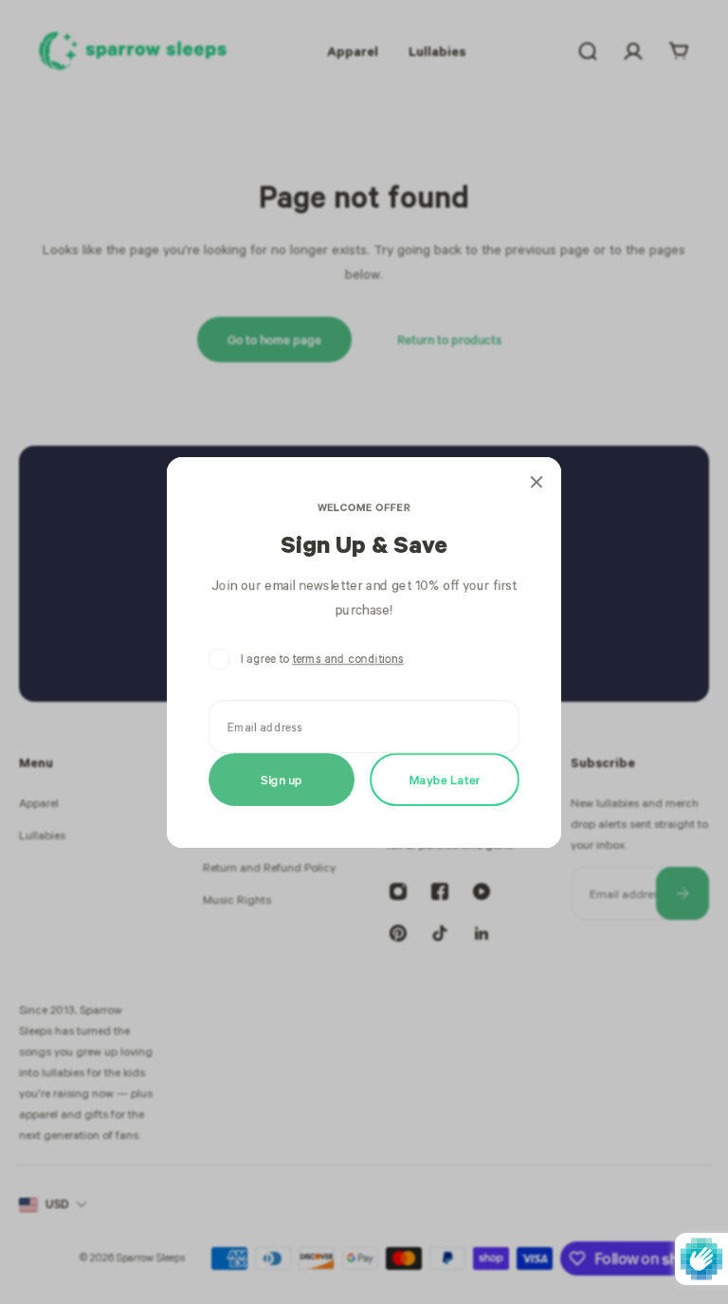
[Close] (536, 482)
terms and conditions (348, 659)
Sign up (281, 778)
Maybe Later (445, 778)
